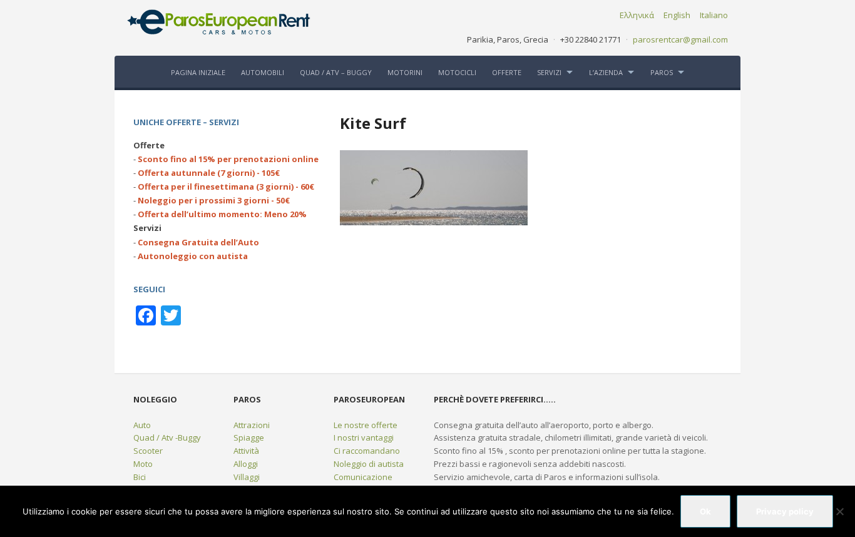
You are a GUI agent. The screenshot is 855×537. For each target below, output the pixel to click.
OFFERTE (506, 72)
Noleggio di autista (369, 463)
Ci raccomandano (367, 450)
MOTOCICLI (457, 72)
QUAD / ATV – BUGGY (336, 72)
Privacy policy (785, 511)
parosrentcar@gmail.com (680, 39)
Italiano (714, 15)
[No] (839, 511)
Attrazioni (251, 425)
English (676, 15)
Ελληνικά (637, 15)
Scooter (148, 450)
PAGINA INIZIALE (198, 72)
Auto (142, 425)
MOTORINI (404, 72)
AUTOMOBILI (262, 72)
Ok (705, 511)
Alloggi (245, 463)
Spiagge (248, 437)
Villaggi (246, 477)
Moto (143, 463)
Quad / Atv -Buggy (167, 437)
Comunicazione (363, 477)
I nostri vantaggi (364, 437)
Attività (246, 450)
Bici (139, 477)
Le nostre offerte (365, 425)
